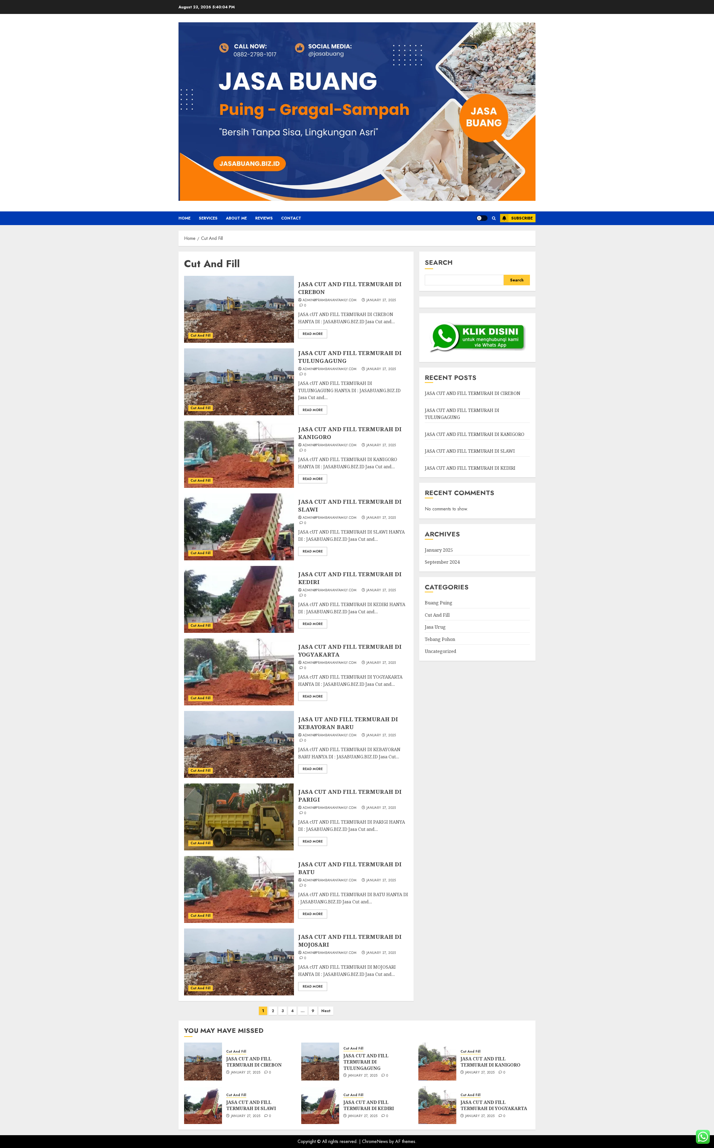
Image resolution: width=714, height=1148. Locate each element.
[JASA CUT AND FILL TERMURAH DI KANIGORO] (239, 454)
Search (439, 262)
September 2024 (442, 562)
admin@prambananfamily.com (329, 300)
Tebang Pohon (440, 639)
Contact (291, 218)
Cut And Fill (200, 335)
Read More (313, 333)
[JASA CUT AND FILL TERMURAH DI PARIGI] (239, 816)
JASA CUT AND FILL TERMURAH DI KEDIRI (470, 468)
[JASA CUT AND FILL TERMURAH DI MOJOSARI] (239, 961)
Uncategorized (440, 651)
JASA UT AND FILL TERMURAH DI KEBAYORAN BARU (348, 723)
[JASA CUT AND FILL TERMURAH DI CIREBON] (239, 309)
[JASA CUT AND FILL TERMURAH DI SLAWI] (239, 526)
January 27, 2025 (381, 300)
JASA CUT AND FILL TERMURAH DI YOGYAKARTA (493, 1105)
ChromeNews (375, 1141)
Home (184, 218)
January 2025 (439, 550)
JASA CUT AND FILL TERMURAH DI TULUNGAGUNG (366, 1062)
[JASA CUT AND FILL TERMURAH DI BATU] (239, 889)
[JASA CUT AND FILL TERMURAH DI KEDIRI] (239, 599)
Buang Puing (438, 603)
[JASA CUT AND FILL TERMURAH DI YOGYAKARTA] (239, 671)
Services (208, 218)
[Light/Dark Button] (482, 218)
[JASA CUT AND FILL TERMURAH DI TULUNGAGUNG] (239, 381)
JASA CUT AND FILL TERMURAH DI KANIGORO (474, 434)
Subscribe (522, 218)
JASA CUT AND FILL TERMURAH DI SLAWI (470, 451)
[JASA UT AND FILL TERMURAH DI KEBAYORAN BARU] (239, 744)
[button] (493, 218)
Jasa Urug (435, 627)
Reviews (264, 218)
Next (326, 1011)
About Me (236, 218)
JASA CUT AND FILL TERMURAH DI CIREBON (472, 393)
